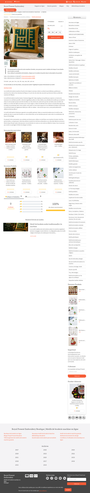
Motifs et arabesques (74, 52)
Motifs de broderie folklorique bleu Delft (76, 138)
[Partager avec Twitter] (56, 32)
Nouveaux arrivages (74, 22)
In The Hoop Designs (74, 188)
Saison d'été (72, 43)
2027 (16, 450)
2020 (45, 457)
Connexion (9, 2)
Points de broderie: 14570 (28, 76)
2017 (45, 461)
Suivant (60, 21)
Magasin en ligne (39, 6)
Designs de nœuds (73, 97)
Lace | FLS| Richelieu (74, 200)
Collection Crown (73, 122)
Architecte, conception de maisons (75, 56)
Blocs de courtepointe (74, 245)
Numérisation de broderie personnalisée (44, 438)
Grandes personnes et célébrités (74, 181)
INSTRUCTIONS (8, 88)
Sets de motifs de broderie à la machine (77, 262)
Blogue (62, 6)
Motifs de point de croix (75, 119)
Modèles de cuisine (74, 194)
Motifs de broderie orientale (76, 225)
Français (70, 2)
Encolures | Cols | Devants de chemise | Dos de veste (76, 218)
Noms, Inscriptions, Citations (76, 211)
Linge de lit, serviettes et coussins (75, 84)
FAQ (67, 6)
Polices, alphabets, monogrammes (73, 157)
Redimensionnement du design (69, 435)
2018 (16, 461)
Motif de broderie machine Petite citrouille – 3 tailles (42, 181)
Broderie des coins (73, 125)
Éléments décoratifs (74, 134)
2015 (16, 465)
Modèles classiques (74, 108)
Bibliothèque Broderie (38, 435)
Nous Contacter (10, 10)
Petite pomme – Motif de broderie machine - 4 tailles (58, 181)
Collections (72, 116)
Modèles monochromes (75, 208)
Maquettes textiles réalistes (76, 280)
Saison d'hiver (72, 37)
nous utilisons (42, 490)
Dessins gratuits (52, 6)
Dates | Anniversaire (74, 131)
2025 (73, 450)
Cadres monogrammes (75, 167)
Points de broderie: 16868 (28, 78)
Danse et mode (73, 128)
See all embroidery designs (76, 259)
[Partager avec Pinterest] (49, 32)
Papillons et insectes (74, 100)
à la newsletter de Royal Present (76, 369)
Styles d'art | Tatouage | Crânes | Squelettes (77, 61)
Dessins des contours (74, 234)
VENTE (70, 256)
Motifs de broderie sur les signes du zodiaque (75, 276)
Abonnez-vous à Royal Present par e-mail (76, 476)
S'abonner (77, 376)
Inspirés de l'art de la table (76, 197)
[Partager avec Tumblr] (60, 32)
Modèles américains (74, 71)
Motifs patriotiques (74, 237)
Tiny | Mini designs (73, 272)
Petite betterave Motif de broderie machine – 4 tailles (26, 181)
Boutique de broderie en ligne (12, 433)
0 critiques (10, 207)
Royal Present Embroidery (14, 6)
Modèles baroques (73, 77)
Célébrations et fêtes (74, 31)
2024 (16, 454)
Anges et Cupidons (73, 49)
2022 (73, 454)
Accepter (68, 490)
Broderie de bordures (74, 94)
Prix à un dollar (73, 231)
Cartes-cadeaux (73, 170)
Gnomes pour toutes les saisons (75, 174)
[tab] (14, 197)
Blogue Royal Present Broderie (13, 435)
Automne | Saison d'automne (76, 40)
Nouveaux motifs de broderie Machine (43, 433)
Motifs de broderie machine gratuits (70, 433)
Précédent (51, 21)
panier (84, 2)
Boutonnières (72, 103)
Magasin (6, 17)
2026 (45, 450)
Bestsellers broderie (74, 25)
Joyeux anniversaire (74, 74)
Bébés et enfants (73, 88)
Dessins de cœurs (73, 185)
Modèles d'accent (73, 68)
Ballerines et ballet (74, 80)
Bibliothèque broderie (78, 6)
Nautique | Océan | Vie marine (76, 214)
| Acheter (10, 160)
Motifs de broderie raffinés (75, 228)
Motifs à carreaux (73, 105)
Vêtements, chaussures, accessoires (75, 112)
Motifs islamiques (36, 17)
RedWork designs (73, 248)
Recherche (78, 17)
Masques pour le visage (75, 150)
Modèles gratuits (73, 164)
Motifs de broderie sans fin (75, 142)
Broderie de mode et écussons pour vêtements (77, 146)
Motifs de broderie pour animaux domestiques (75, 241)
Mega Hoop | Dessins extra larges (75, 204)
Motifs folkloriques (73, 161)
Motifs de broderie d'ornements (77, 222)
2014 (45, 465)
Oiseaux (71, 91)
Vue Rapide (10, 139)
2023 (45, 454)
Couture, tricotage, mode (75, 266)
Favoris (17, 1)
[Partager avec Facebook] (52, 32)
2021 (16, 457)
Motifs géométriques (74, 178)
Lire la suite (33, 236)
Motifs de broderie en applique (77, 65)
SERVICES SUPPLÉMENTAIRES (76, 34)
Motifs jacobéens (73, 191)
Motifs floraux (72, 153)
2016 (73, 461)
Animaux (71, 46)
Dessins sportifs (73, 269)
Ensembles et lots (73, 28)
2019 (73, 457)
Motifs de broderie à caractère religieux (20, 17)
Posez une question (17, 14)
